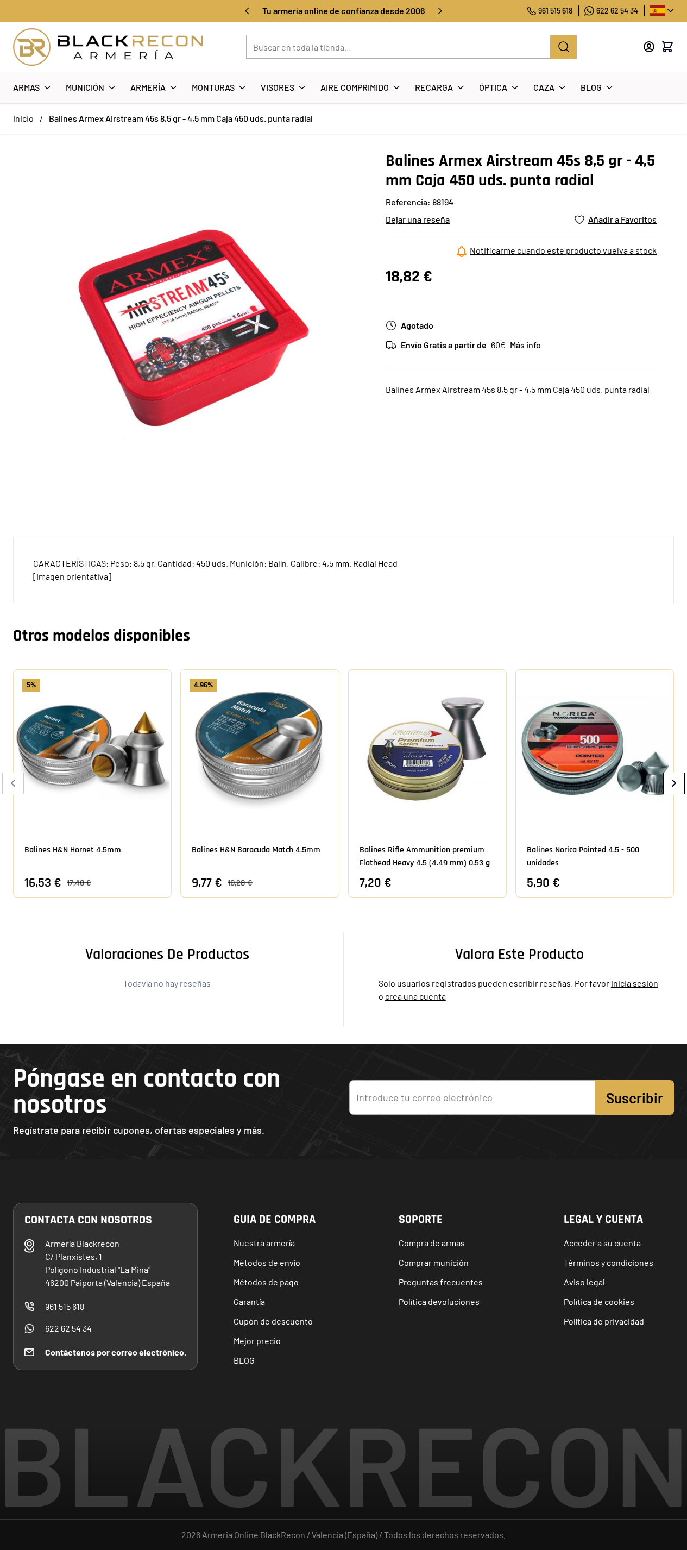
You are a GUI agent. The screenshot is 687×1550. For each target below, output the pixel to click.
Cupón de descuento (273, 1321)
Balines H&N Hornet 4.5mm (72, 850)
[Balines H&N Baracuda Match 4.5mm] (259, 748)
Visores (277, 87)
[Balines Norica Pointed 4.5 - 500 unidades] (594, 748)
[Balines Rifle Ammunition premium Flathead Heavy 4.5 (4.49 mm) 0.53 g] (427, 748)
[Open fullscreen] (188, 326)
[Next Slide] (674, 783)
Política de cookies (599, 1301)
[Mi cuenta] (649, 46)
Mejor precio (257, 1340)
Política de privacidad (604, 1321)
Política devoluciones (439, 1301)
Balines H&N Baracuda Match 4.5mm (256, 850)
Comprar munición (434, 1262)
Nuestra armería (264, 1243)
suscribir (634, 1097)
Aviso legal (584, 1282)
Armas (26, 87)
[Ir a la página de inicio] (108, 47)
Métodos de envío (267, 1262)
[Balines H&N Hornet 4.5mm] (92, 748)
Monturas (213, 87)
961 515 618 (555, 10)
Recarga (434, 87)
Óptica (493, 87)
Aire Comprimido (354, 87)
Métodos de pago (266, 1282)
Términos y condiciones (608, 1262)
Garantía (249, 1301)
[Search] (564, 47)
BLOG (244, 1360)
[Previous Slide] (13, 783)
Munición (85, 87)
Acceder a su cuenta (602, 1243)
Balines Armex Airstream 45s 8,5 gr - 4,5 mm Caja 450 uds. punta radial (181, 118)
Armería (148, 87)
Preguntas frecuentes (441, 1282)
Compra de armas (432, 1243)
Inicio (23, 118)
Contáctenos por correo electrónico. (115, 1352)
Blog (591, 87)
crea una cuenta (415, 996)
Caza (543, 87)
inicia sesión (634, 983)
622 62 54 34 (617, 10)
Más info (525, 345)
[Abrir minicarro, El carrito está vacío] (667, 46)
